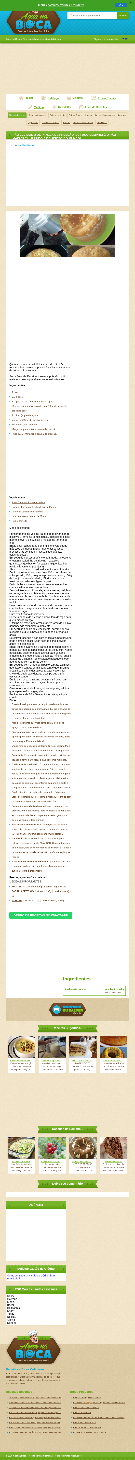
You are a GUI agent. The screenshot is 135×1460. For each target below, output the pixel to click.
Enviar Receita (107, 98)
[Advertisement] (67, 71)
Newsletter (64, 107)
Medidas (39, 107)
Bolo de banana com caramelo (87, 1427)
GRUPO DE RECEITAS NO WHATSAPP (41, 915)
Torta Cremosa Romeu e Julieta (28, 502)
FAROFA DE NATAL (21, 1162)
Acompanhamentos (37, 115)
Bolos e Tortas (75, 115)
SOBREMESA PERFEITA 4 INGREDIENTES (66, 5)
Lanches (122, 115)
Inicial (29, 97)
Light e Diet (33, 122)
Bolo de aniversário (82, 1412)
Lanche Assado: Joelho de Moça (29, 516)
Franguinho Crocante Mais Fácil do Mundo (34, 507)
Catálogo (53, 98)
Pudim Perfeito (19, 521)
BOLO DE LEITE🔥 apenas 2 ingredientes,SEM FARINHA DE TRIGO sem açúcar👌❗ (101, 1403)
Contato (78, 97)
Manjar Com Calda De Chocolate (83, 1162)
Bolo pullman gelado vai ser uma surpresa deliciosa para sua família (37, 1427)
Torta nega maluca (113, 1162)
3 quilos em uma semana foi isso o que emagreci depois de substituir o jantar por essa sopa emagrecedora (37, 1407)
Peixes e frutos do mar (83, 122)
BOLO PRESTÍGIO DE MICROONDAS (90, 1432)
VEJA (121, 5)
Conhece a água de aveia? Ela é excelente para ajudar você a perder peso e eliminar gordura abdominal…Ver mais (52, 1061)
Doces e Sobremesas (105, 115)
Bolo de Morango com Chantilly (87, 1398)
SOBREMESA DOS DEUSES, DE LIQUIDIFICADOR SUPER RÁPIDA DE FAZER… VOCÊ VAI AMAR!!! (114, 1061)
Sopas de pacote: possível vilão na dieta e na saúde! (21, 1061)
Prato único (102, 122)
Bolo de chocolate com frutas (86, 1407)
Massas (66, 122)
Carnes (88, 115)
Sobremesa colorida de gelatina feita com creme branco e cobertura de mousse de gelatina (37, 1403)
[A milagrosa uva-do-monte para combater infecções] (52, 1148)
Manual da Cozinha (50, 122)
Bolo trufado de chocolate (84, 1422)
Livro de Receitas (96, 107)
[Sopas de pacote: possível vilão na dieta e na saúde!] (21, 1047)
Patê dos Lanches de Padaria (27, 511)
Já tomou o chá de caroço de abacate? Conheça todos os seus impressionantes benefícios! (37, 1398)
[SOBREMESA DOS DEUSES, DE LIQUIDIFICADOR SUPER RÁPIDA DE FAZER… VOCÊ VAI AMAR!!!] (113, 1047)
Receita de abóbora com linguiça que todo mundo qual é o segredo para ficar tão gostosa (37, 1412)
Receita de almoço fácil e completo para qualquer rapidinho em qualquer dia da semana (37, 1422)
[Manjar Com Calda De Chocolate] (83, 1148)
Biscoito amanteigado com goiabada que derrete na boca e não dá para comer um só (37, 1417)
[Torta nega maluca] (113, 1148)
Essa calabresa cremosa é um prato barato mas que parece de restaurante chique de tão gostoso (37, 1432)
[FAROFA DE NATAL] (21, 1148)
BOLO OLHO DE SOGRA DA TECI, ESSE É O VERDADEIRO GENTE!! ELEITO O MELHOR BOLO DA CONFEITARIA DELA (83, 1061)
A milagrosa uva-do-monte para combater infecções (52, 1162)
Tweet (124, 38)
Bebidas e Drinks (57, 115)
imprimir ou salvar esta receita (67, 1009)
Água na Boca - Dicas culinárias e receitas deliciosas (34, 17)
